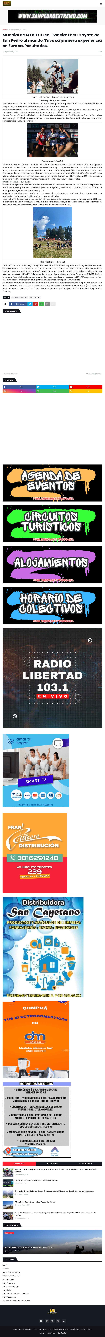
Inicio (5, 29)
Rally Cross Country (11, 1286)
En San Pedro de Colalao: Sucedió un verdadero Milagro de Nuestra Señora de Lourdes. (54, 1191)
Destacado (19, 1163)
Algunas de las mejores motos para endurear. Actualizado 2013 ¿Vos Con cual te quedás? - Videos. (56, 1170)
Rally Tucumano (9, 1297)
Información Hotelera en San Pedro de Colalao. (36, 1180)
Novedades (52, 1163)
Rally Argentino (9, 1283)
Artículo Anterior (11, 373)
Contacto (62, 1333)
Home (41, 1333)
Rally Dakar (7, 1290)
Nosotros (51, 1333)
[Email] (47, 304)
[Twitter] (30, 304)
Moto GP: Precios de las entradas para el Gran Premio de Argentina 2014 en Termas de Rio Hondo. (55, 1214)
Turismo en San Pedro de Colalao (16, 1300)
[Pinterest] (35, 304)
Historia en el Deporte (11, 1272)
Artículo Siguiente (93, 373)
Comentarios (85, 1163)
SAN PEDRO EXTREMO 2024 (63, 1329)
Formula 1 (6, 1269)
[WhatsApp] (41, 304)
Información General (17, 29)
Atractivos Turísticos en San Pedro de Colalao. (36, 1202)
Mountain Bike (35, 297)
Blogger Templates (83, 1329)
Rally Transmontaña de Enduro (15, 1293)
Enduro (5, 1265)
